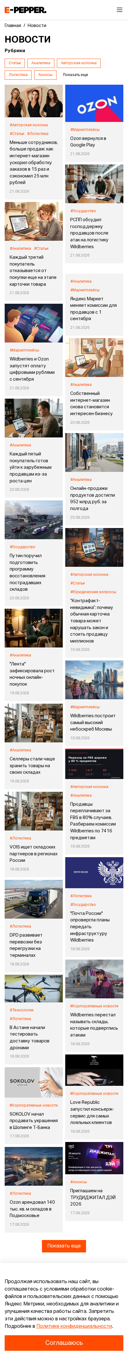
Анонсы (45, 75)
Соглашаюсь (64, 1343)
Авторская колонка (79, 63)
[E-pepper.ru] (25, 10)
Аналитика (40, 63)
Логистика (18, 75)
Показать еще (64, 1246)
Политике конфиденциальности (74, 1326)
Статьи (15, 63)
